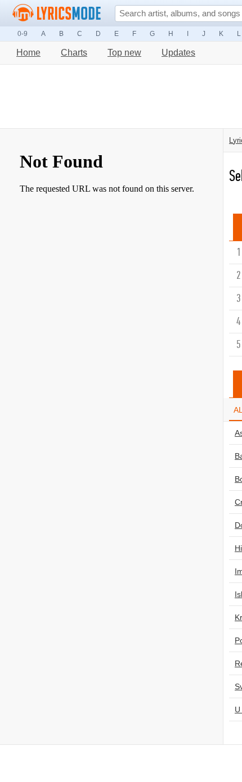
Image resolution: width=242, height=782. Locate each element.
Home (28, 52)
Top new (124, 52)
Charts (74, 52)
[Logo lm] (56, 13)
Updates (178, 52)
